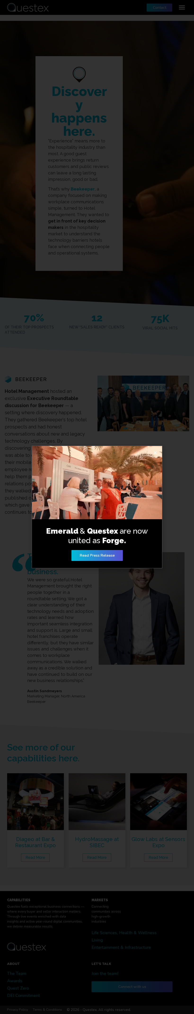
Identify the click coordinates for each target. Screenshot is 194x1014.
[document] (97, 507)
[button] (155, 453)
